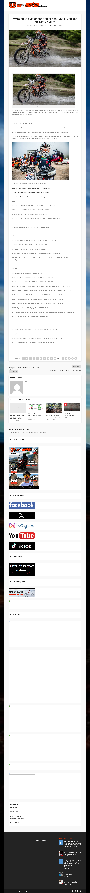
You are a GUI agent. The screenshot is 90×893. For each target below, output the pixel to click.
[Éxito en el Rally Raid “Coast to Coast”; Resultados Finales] (18, 408)
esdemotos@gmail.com (17, 818)
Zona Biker (66, 856)
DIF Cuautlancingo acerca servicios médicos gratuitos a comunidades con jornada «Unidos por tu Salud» (72, 844)
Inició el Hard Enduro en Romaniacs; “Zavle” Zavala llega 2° (29, 197)
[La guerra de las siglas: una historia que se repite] (61, 882)
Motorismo (66, 848)
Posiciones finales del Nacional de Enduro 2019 (53, 416)
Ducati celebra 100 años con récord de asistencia (72, 853)
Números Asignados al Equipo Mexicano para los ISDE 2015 (35, 415)
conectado (26, 432)
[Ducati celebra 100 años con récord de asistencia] (61, 853)
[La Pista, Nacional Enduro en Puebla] (72, 407)
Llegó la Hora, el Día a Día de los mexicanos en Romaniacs (31, 188)
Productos (66, 876)
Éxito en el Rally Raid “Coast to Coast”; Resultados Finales (17, 417)
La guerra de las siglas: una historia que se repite (72, 881)
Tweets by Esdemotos (40, 840)
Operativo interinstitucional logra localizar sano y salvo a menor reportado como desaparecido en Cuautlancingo (72, 863)
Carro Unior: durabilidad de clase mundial (72, 873)
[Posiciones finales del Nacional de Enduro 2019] (54, 408)
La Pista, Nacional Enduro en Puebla (69, 414)
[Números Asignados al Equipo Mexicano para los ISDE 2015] (36, 407)
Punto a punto (67, 884)
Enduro (50, 25)
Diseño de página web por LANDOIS (23, 891)
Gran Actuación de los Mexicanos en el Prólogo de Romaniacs (30, 192)
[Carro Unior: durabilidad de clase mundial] (61, 874)
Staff (36, 25)
